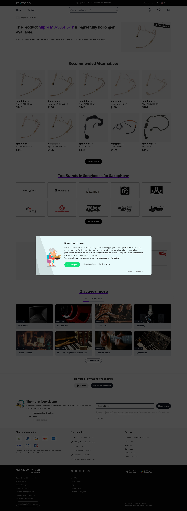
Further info (104, 264)
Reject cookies (89, 264)
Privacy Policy (139, 271)
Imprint (129, 271)
